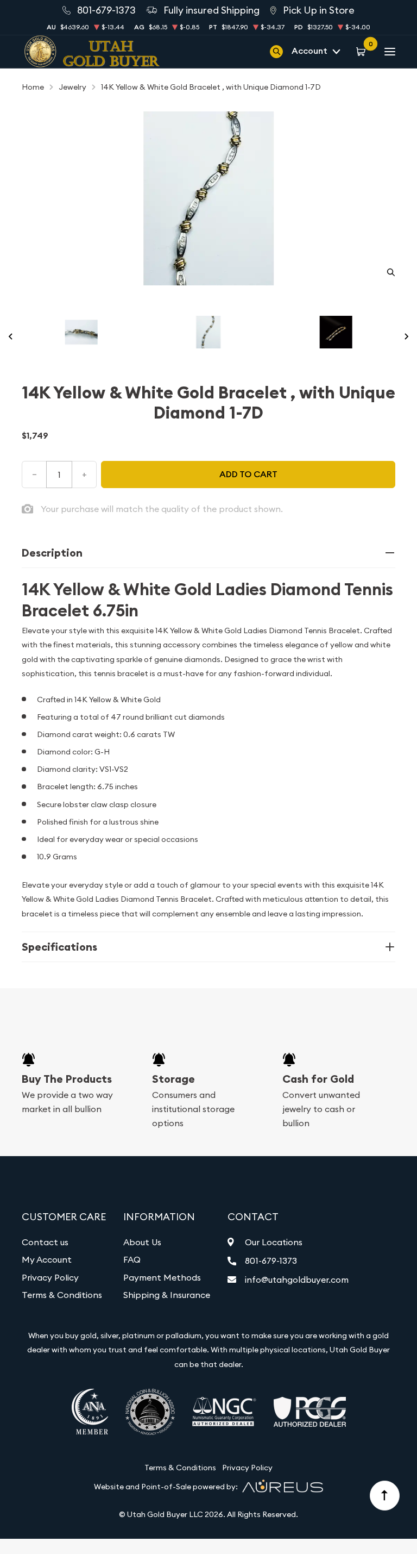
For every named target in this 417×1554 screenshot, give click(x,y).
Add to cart (248, 474)
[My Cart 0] (362, 51)
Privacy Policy (50, 1277)
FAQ (132, 1259)
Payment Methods (162, 1277)
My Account (47, 1259)
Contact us (45, 1242)
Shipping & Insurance (166, 1294)
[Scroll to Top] (385, 1496)
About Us (142, 1242)
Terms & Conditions (62, 1294)
